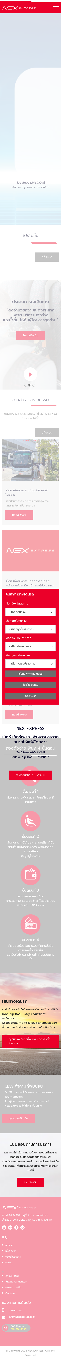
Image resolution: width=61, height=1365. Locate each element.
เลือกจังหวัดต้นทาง (16, 604)
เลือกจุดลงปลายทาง (17, 655)
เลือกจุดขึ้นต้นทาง (16, 621)
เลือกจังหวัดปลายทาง (18, 638)
